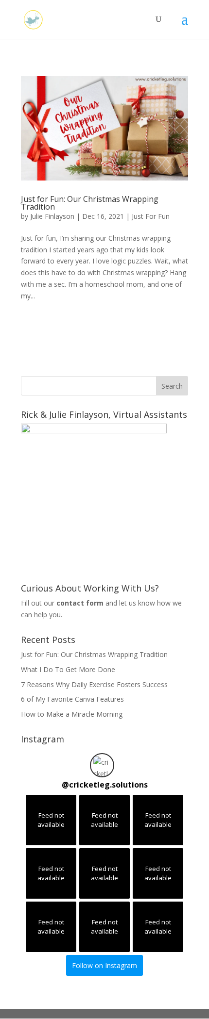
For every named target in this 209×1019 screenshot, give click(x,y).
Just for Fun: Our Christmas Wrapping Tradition (89, 203)
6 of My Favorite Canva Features (72, 699)
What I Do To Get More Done (68, 669)
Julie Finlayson (52, 216)
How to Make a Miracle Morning (71, 714)
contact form (80, 603)
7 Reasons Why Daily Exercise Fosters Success (94, 684)
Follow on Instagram (104, 965)
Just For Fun (151, 216)
